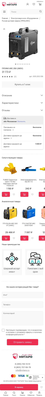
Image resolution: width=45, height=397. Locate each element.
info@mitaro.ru (40, 1)
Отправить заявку (23, 342)
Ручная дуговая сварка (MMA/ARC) (16, 21)
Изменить (21, 121)
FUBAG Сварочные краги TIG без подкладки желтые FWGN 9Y (10, 183)
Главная (5, 18)
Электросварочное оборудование (24, 18)
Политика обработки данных (36, 377)
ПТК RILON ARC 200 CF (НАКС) (10, 224)
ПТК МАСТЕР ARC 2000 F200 (28, 224)
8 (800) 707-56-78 (22, 367)
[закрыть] (42, 377)
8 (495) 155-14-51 (22, 364)
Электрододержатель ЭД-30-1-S (29, 181)
